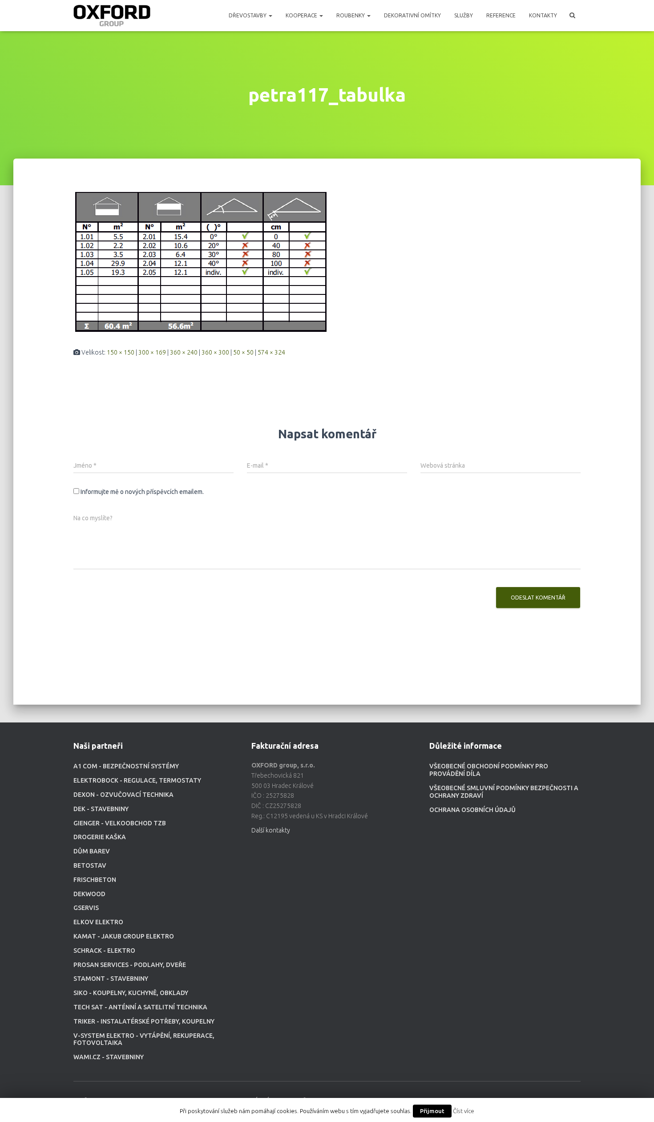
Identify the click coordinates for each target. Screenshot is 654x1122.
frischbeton (94, 879)
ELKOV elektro (98, 922)
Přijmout (432, 1111)
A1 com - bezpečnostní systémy (126, 766)
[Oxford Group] (112, 15)
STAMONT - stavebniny (110, 978)
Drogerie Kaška (99, 836)
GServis (86, 907)
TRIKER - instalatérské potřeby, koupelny (143, 1021)
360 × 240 (184, 352)
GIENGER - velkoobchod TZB (119, 823)
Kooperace (302, 15)
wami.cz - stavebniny (108, 1057)
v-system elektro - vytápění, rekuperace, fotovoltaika (143, 1039)
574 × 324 (271, 352)
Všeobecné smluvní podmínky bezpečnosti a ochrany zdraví (503, 791)
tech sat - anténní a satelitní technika (140, 1007)
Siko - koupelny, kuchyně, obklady (130, 992)
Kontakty (543, 15)
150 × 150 (120, 352)
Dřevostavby (248, 15)
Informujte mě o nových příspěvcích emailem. (142, 491)
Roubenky (351, 15)
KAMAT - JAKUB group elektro (123, 936)
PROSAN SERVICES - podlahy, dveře (129, 964)
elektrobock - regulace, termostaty (137, 780)
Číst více (463, 1111)
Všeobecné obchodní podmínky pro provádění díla (488, 770)
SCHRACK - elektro (104, 950)
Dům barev (91, 851)
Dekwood (89, 894)
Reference (501, 15)
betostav (89, 865)
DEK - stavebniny (101, 808)
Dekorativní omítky (412, 15)
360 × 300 (215, 352)
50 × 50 (243, 352)
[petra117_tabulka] (201, 261)
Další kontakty (270, 830)
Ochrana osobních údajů (472, 809)
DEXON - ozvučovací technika (123, 794)
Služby (463, 15)
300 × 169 (152, 352)
